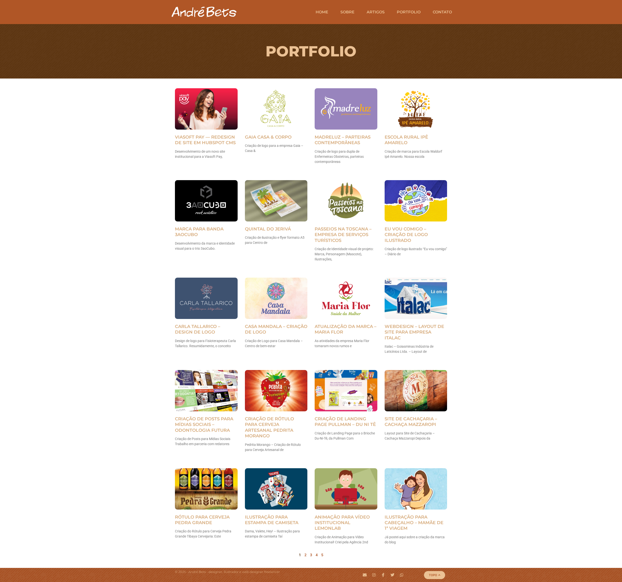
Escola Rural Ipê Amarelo (406, 139)
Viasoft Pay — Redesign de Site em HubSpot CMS (205, 139)
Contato (442, 12)
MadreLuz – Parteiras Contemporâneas (343, 139)
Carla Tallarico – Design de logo (197, 329)
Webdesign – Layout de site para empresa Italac (414, 332)
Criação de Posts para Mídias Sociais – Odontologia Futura (204, 424)
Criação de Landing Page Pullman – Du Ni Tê (345, 421)
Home (322, 12)
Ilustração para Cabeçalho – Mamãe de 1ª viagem (414, 522)
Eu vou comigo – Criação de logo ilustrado (406, 234)
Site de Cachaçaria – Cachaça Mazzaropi (411, 421)
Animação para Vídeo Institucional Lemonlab (342, 522)
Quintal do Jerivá (268, 229)
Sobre (347, 12)
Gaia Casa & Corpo (268, 137)
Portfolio (409, 12)
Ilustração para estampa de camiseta (271, 519)
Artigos (376, 12)
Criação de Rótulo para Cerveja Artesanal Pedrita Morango (269, 427)
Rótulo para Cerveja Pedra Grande (202, 519)
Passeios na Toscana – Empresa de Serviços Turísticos (343, 234)
